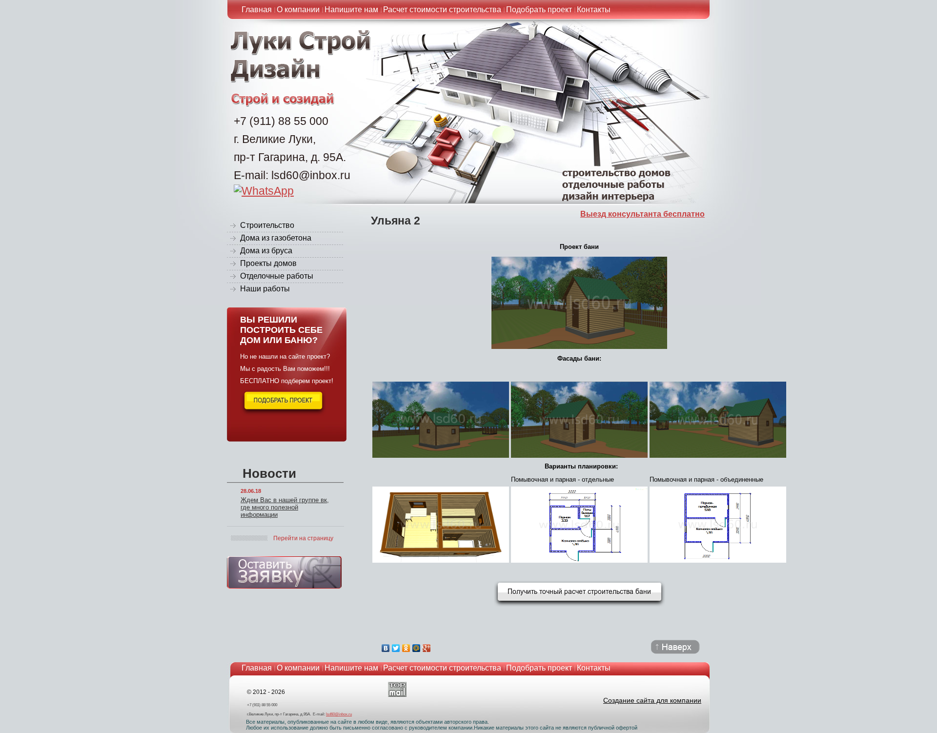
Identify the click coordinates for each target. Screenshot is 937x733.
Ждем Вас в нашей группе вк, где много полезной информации (285, 507)
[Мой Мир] (416, 648)
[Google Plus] (427, 648)
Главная (257, 9)
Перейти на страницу (303, 538)
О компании (298, 9)
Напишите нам (351, 9)
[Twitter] (396, 648)
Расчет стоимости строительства (442, 9)
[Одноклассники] (406, 648)
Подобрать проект (539, 9)
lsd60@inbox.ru (339, 714)
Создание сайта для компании (652, 700)
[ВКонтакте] (386, 648)
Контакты (594, 9)
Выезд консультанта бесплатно (642, 214)
